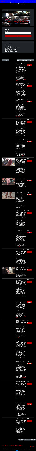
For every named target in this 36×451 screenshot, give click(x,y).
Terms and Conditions (19, 445)
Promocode (12, 445)
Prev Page (19, 60)
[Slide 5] (17, 24)
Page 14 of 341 (25, 60)
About (33, 1)
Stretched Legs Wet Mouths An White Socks (11, 47)
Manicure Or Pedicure (8, 43)
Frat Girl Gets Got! (7, 45)
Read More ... (18, 116)
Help (6, 445)
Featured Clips (15, 2)
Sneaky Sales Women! (7, 44)
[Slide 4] (15, 24)
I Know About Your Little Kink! (9, 44)
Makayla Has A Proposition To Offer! (10, 51)
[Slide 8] (22, 24)
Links (8, 445)
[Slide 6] (19, 24)
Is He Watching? (6, 48)
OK (17, 450)
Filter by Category (5, 60)
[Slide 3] (13, 24)
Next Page (31, 60)
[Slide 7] (20, 24)
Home (8, 1)
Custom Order (24, 2)
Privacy (3, 445)
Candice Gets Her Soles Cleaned (9, 50)
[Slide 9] (24, 24)
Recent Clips (11, 2)
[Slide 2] (12, 24)
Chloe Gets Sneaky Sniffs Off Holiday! (10, 49)
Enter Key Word (7, 31)
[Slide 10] (25, 24)
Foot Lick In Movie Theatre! (8, 46)
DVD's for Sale (29, 2)
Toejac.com (3, 1)
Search (18, 36)
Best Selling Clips (20, 2)
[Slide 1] (10, 24)
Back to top (32, 446)
